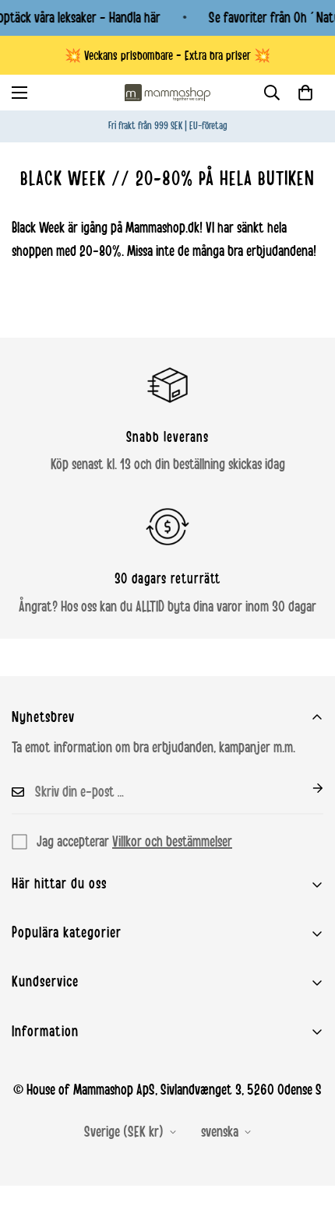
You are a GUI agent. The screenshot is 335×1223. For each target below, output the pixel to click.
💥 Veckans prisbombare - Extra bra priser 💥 (167, 55)
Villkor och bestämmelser (172, 842)
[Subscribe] (305, 788)
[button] (305, 92)
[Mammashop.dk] (167, 92)
